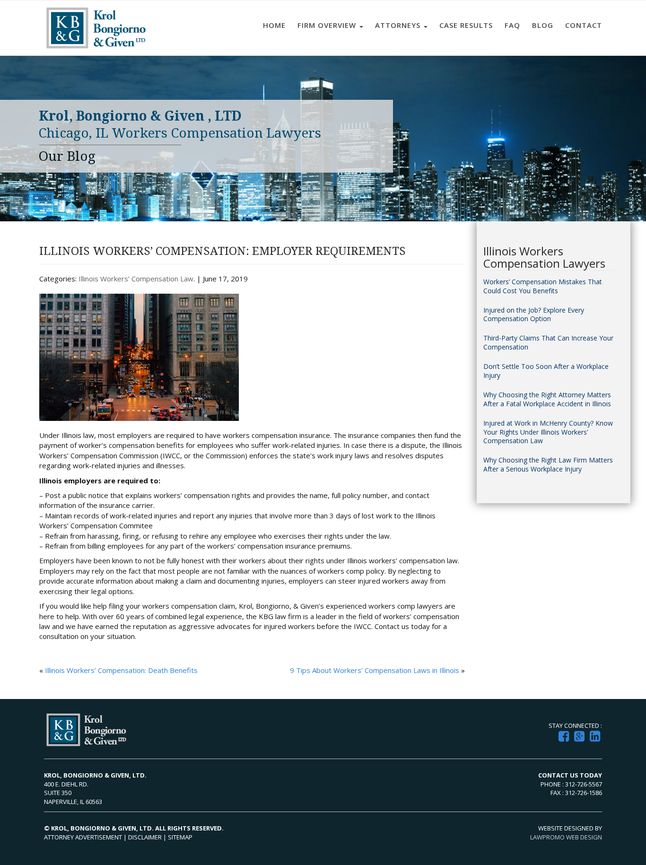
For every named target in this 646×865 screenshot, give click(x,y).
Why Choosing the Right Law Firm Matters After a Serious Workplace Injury (548, 464)
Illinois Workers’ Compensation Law (136, 278)
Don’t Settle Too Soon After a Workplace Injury (546, 371)
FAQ (512, 25)
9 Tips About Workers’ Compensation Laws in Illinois (374, 670)
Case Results (466, 25)
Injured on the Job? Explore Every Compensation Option (533, 314)
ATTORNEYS (399, 25)
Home (274, 25)
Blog (542, 25)
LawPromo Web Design (566, 837)
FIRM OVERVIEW (327, 25)
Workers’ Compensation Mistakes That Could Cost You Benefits (542, 286)
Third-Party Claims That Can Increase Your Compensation (548, 342)
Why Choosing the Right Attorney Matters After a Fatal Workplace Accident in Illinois (547, 399)
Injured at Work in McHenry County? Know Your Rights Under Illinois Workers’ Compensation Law (548, 432)
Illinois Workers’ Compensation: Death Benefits (121, 670)
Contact (583, 25)
